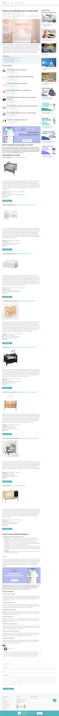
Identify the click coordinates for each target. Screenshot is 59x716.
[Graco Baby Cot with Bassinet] (10, 167)
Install (39, 713)
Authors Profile (5, 708)
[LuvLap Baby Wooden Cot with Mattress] (10, 215)
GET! (54, 700)
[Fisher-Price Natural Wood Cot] (10, 495)
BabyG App (22, 586)
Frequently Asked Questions (9, 61)
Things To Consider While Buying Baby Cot (12, 60)
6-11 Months (17, 660)
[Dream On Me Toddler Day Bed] (10, 263)
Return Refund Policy (6, 705)
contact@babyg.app (20, 698)
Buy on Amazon (7, 343)
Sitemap (4, 707)
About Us (4, 698)
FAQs (4, 699)
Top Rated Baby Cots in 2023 (9, 59)
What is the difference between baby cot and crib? (13, 57)
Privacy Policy (5, 701)
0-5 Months (5, 660)
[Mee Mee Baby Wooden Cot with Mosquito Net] (10, 402)
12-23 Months (9, 660)
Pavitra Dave (22, 13)
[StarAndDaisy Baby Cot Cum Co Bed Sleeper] (10, 448)
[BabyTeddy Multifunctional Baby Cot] (10, 311)
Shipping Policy (5, 702)
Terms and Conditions (6, 704)
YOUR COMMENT (6, 675)
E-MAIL (4, 671)
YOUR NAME (5, 667)
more (4, 657)
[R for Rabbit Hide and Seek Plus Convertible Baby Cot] (10, 357)
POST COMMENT (8, 688)
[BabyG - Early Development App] (21, 134)
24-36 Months (13, 660)
